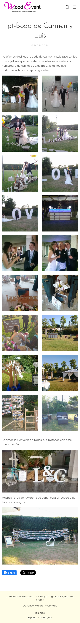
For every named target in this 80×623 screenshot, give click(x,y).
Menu (74, 7)
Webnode (51, 605)
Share (11, 572)
